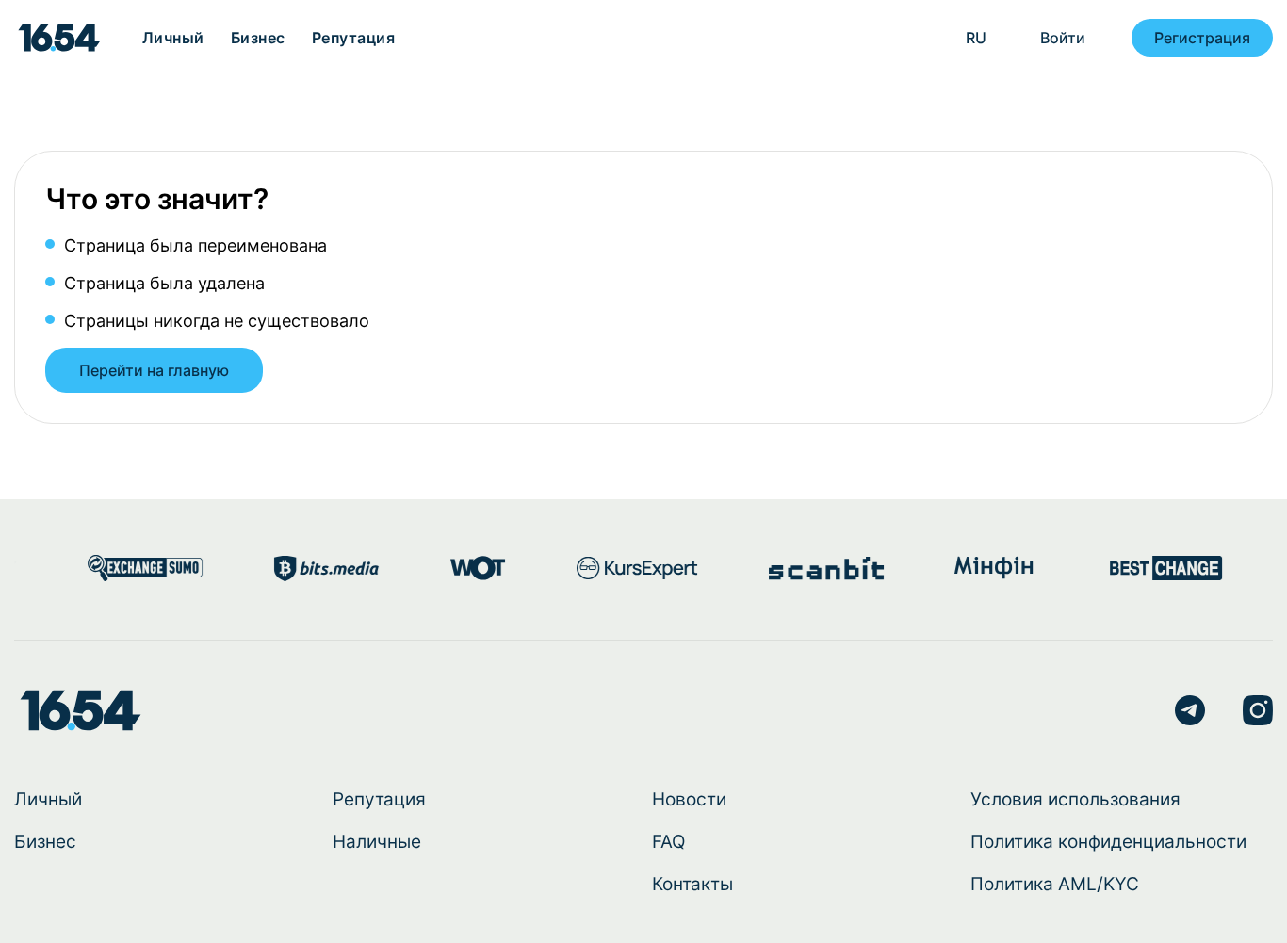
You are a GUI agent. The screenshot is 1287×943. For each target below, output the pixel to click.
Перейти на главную (154, 370)
